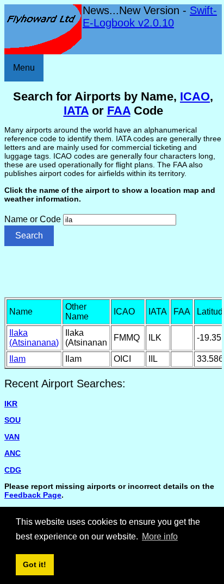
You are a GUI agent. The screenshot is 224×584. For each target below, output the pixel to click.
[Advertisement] (114, 270)
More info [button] (160, 536)
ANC (12, 453)
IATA (76, 110)
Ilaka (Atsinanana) (34, 337)
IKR (10, 403)
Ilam (17, 358)
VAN (12, 436)
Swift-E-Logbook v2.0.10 (150, 16)
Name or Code (32, 219)
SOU (12, 420)
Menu (24, 67)
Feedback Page (32, 495)
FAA (118, 110)
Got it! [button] (34, 564)
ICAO (195, 96)
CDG (12, 470)
